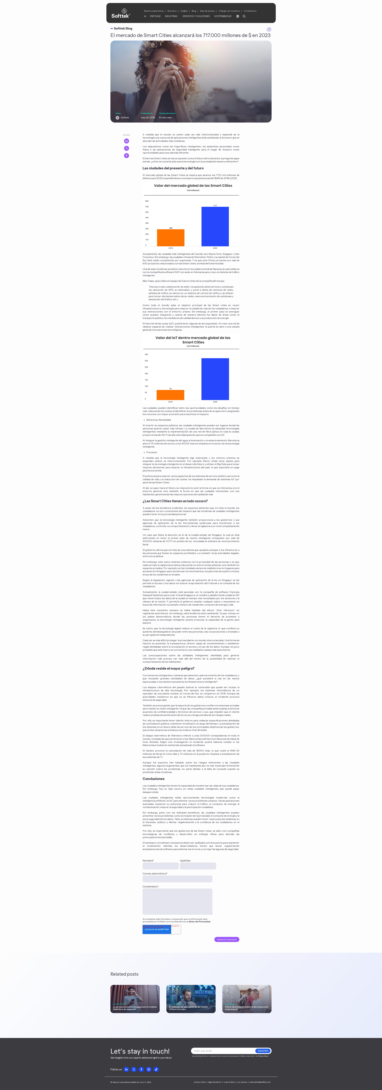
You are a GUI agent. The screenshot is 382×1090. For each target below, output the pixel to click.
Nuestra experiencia (154, 11)
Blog (194, 11)
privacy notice (200, 1082)
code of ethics (229, 1082)
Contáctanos (250, 11)
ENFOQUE (155, 16)
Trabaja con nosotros (229, 11)
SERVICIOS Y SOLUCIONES (196, 16)
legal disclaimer (214, 1082)
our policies (242, 1082)
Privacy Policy (263, 1056)
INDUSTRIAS (171, 16)
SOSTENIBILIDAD (223, 16)
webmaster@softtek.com (260, 1082)
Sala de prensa (207, 11)
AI (145, 16)
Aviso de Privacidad (199, 921)
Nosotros (172, 11)
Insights (184, 11)
